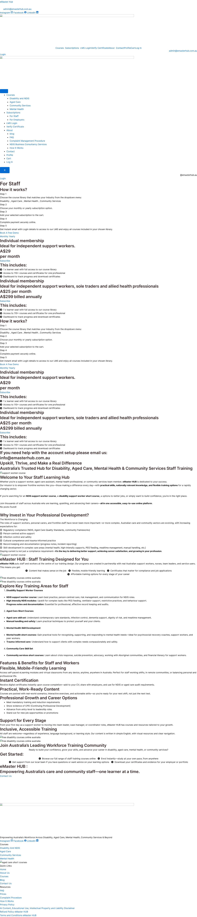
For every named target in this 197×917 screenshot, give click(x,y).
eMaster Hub (6, 1)
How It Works (16, 148)
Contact (120, 48)
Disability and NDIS (19, 98)
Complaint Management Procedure (27, 140)
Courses (59, 48)
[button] (60, 48)
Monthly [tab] (4, 236)
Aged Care (15, 102)
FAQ (12, 137)
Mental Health (17, 109)
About (111, 48)
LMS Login (85, 48)
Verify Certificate (99, 48)
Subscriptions (72, 48)
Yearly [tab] (12, 236)
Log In (138, 48)
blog (12, 133)
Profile (127, 48)
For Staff (14, 116)
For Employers (17, 119)
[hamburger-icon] (4, 91)
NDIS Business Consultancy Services (28, 144)
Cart (133, 48)
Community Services (20, 105)
